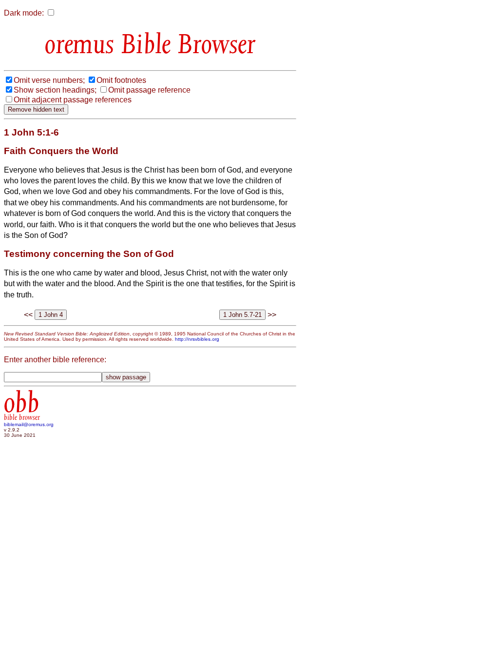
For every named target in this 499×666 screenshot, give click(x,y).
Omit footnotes (121, 80)
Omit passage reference (149, 90)
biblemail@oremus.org (29, 424)
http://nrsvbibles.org (197, 339)
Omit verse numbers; (49, 80)
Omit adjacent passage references (73, 100)
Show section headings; (55, 90)
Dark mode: (24, 13)
